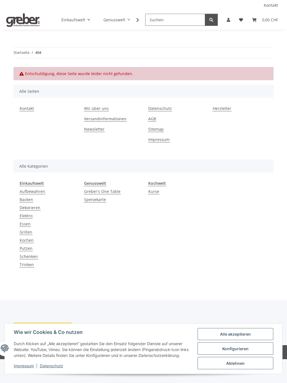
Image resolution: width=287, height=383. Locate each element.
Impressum (24, 365)
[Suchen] (211, 20)
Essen (25, 224)
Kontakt (271, 5)
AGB (152, 118)
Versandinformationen (105, 118)
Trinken (27, 264)
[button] (228, 19)
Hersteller (222, 108)
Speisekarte (95, 199)
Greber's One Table (102, 191)
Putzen (26, 248)
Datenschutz (51, 365)
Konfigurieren (235, 348)
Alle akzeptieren (235, 334)
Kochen (27, 240)
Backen (26, 199)
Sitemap (156, 129)
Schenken (29, 256)
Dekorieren (30, 207)
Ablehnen (235, 363)
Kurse (153, 191)
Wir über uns (96, 108)
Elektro (26, 215)
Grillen (26, 232)
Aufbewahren (32, 191)
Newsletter (94, 129)
